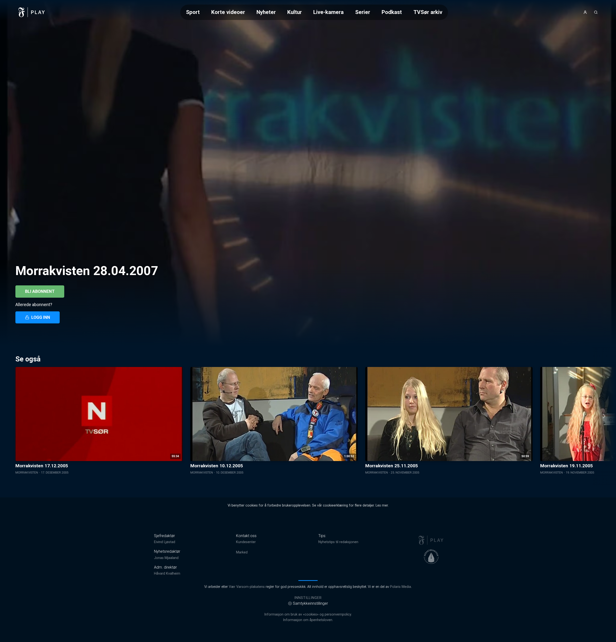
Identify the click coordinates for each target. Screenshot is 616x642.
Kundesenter (246, 542)
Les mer (382, 505)
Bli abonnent (40, 291)
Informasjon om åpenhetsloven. (308, 620)
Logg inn (40, 317)
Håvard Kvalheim (167, 573)
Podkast (392, 12)
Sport (193, 12)
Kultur (294, 12)
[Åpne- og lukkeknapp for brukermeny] (585, 12)
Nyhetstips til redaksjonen (338, 542)
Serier (362, 12)
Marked (242, 552)
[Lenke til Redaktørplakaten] (431, 556)
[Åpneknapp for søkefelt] (596, 12)
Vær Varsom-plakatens (247, 587)
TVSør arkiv (427, 12)
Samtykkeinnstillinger (310, 603)
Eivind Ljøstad (164, 542)
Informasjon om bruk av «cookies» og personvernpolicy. (308, 614)
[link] (31, 12)
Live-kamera (328, 12)
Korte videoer (228, 12)
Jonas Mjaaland (166, 558)
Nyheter (266, 12)
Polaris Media (400, 587)
